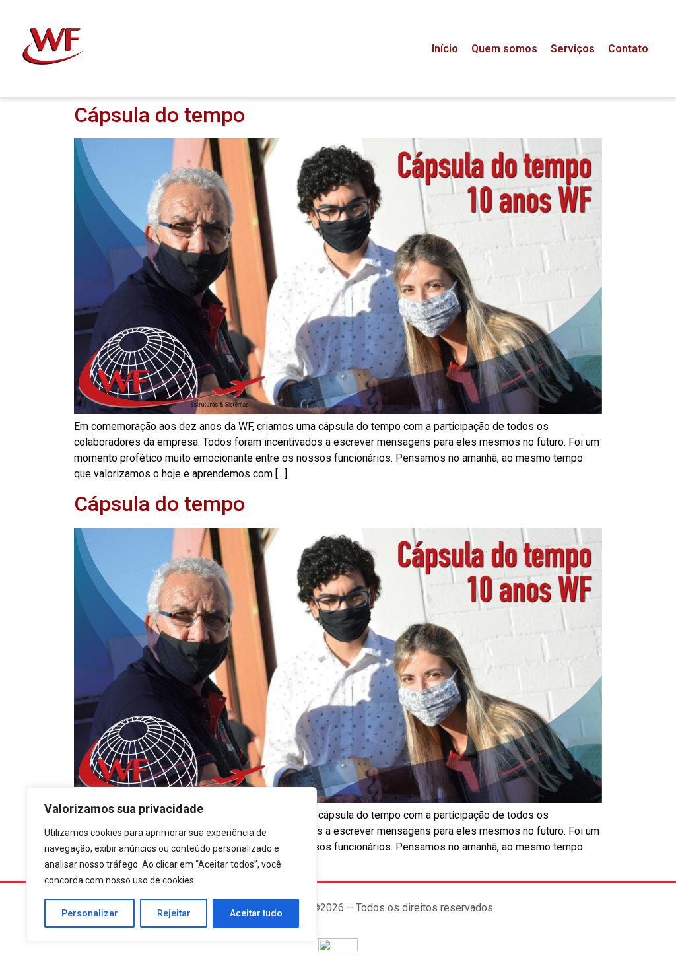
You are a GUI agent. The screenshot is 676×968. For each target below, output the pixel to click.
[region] (171, 864)
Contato (628, 48)
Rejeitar (174, 913)
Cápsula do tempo (159, 114)
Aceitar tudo (256, 913)
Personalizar (89, 913)
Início (445, 48)
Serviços (573, 48)
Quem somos (504, 48)
